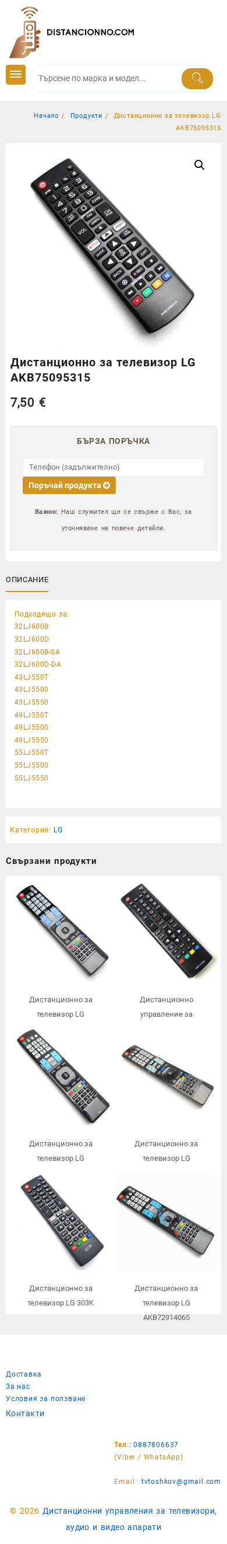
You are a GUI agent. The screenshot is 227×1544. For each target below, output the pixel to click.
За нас (18, 1386)
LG (58, 830)
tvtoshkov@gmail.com (181, 1482)
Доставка (23, 1374)
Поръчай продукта (66, 485)
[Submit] (198, 78)
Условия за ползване (46, 1399)
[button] (199, 165)
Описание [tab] (27, 579)
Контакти (25, 1413)
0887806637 (156, 1445)
